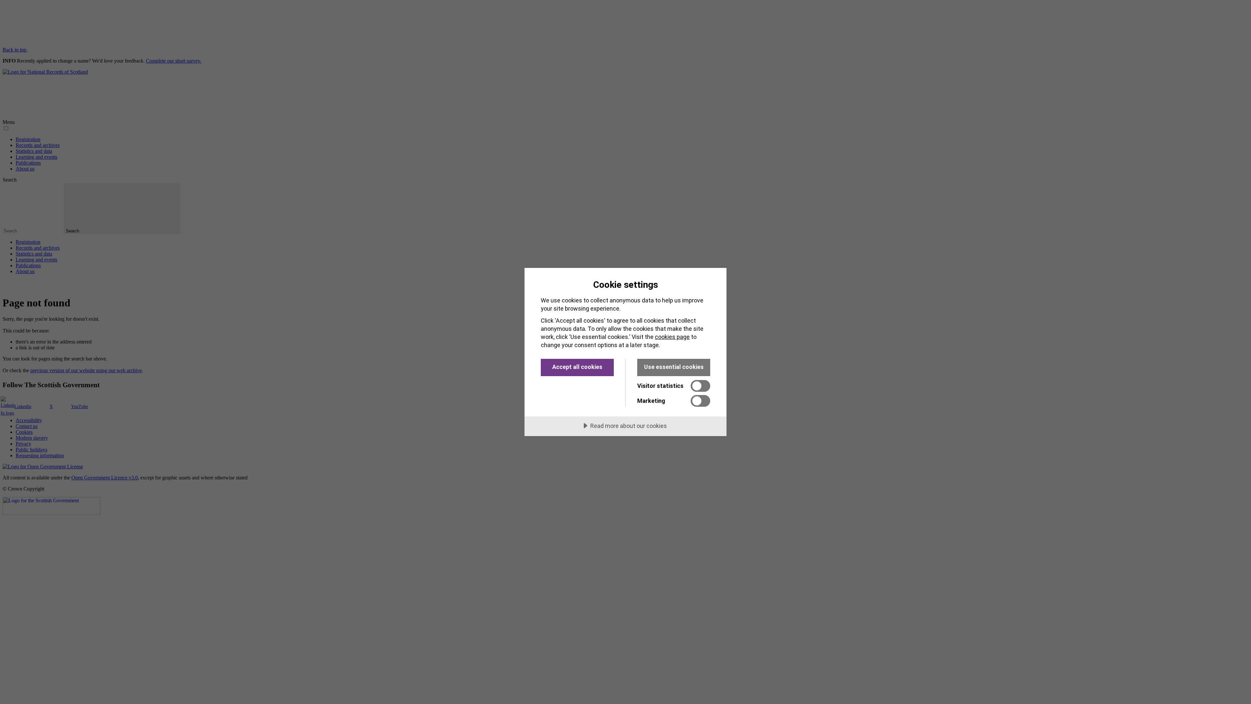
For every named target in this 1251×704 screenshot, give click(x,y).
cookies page (672, 336)
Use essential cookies (674, 366)
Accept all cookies (577, 366)
